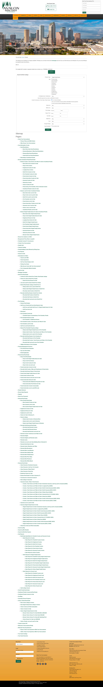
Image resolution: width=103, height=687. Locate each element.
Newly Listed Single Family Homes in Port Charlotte (34, 329)
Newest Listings (24, 417)
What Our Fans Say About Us (24, 627)
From (52, 113)
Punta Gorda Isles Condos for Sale (31, 178)
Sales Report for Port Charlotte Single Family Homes (37, 562)
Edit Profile (45, 682)
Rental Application (25, 352)
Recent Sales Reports (23, 392)
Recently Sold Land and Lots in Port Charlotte (33, 342)
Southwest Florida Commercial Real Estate (27, 592)
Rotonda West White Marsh (27, 460)
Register (20, 394)
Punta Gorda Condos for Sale (29, 176)
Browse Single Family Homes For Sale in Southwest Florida (34, 211)
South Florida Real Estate (24, 590)
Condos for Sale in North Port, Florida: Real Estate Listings (34, 276)
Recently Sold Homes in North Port (31, 297)
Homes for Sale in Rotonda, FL (27, 414)
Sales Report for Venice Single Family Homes (35, 569)
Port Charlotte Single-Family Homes (31, 224)
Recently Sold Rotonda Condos (30, 427)
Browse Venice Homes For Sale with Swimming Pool (34, 617)
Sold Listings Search (25, 587)
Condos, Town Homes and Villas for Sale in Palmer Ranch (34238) (37, 492)
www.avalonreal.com (73, 673)
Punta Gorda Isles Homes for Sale (28, 379)
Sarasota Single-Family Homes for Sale (29, 504)
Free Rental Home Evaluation (27, 348)
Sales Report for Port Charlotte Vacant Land (35, 579)
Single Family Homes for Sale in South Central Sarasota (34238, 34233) (39, 521)
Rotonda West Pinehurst (26, 458)
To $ (62, 110)
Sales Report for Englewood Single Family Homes (36, 558)
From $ (52, 110)
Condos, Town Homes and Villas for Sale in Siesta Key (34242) (37, 496)
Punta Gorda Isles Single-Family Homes (32, 228)
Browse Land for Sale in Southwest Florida (30, 190)
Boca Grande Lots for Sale (29, 404)
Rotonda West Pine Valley (26, 456)
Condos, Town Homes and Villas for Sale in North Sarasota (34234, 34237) (39, 490)
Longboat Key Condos (28, 169)
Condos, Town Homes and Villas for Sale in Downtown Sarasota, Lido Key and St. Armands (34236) (45, 483)
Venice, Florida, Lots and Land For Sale (29, 621)
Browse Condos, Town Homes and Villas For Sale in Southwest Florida (36, 161)
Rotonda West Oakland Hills (27, 452)
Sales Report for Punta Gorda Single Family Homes (36, 565)
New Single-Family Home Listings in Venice (30, 604)
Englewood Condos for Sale (29, 167)
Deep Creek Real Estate (26, 356)
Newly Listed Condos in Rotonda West (31, 419)
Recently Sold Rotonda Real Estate (28, 425)
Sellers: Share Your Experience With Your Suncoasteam (33, 631)
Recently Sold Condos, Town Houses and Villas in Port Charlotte (37, 340)
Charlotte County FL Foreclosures (26, 241)
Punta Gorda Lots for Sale (29, 201)
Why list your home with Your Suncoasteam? (31, 266)
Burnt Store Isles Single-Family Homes (31, 213)
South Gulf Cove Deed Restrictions (31, 155)
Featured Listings (22, 247)
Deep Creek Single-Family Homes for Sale (32, 215)
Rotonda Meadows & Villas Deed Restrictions (33, 151)
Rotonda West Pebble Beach (27, 454)
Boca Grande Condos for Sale (29, 402)
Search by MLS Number (23, 529)
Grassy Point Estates (25, 303)
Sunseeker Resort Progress (24, 598)
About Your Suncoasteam (24, 139)
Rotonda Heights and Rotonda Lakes (29, 437)
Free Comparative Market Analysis (28, 268)
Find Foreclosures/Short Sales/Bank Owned (61, 103)
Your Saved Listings (22, 633)
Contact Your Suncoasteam (24, 243)
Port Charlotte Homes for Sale (27, 317)
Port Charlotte (21, 301)
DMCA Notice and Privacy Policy (75, 677)
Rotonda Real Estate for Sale (27, 444)
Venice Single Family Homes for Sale (29, 610)
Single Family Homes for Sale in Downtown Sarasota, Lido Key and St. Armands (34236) (42, 506)
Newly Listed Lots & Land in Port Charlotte (32, 334)
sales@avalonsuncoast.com (78, 644)
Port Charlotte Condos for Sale (30, 174)
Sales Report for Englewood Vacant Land (34, 575)
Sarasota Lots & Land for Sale (29, 205)
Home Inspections (25, 259)
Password (17, 654)
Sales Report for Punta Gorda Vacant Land (34, 581)
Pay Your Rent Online (25, 350)
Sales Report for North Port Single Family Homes (36, 560)
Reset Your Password (23, 396)
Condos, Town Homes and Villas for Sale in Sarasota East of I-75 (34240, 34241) (41, 494)
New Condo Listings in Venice (27, 602)
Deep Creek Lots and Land (29, 364)
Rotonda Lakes (24, 439)
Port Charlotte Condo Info (26, 313)
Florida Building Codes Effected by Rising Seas (29, 249)
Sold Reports (21, 534)
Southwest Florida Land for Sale (30, 209)
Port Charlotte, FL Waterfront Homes (31, 319)
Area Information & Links (23, 145)
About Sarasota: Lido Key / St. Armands (29, 467)
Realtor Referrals (22, 390)
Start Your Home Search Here (42, 643)
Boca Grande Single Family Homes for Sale (32, 406)
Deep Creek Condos (27, 165)
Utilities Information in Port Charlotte (29, 344)
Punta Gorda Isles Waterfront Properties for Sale (34, 381)
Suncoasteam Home (41, 641)
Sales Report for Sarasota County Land (34, 583)
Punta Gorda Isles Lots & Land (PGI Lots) (30, 388)
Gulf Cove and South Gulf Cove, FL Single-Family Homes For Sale (38, 307)
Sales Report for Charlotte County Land (34, 573)
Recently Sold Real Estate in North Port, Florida (31, 293)
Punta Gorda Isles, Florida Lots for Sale (32, 203)
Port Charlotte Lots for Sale (29, 199)
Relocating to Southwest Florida (28, 157)
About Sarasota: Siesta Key (27, 471)
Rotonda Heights (24, 435)
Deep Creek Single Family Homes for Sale (32, 358)
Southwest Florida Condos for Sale (31, 188)
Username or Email (19, 650)
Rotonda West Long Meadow (27, 450)
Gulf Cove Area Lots (27, 309)
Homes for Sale (21, 253)
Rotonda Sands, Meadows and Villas (29, 446)
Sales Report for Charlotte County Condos (34, 539)
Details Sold (21, 245)
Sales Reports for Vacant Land (30, 571)
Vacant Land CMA (25, 257)
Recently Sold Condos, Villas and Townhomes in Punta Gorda (34, 369)
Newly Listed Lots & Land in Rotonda (31, 421)
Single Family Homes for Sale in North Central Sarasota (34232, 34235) (38, 510)
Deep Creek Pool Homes (28, 360)
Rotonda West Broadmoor (26, 448)
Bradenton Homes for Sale (26, 473)
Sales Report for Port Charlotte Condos (34, 546)
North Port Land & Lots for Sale (30, 197)
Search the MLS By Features (24, 532)
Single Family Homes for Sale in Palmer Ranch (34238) (35, 515)
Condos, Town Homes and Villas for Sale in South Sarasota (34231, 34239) (39, 500)
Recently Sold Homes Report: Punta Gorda (30, 371)
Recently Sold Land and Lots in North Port (32, 299)
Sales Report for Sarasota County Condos (34, 550)
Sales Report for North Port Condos (33, 544)
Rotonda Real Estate (22, 398)
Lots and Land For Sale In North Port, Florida (31, 282)
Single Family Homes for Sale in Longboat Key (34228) (35, 508)
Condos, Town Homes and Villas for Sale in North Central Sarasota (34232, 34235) (41, 488)
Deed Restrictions (25, 147)
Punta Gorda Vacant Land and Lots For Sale (30, 377)
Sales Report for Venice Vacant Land (33, 585)
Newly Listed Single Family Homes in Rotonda (33, 423)
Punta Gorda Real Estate (23, 354)
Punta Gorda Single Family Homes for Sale (30, 373)
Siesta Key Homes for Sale (29, 232)
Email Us (51, 9)
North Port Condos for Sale (29, 171)
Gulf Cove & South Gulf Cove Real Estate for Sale (32, 305)
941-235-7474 (52, 6)
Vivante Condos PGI (22, 623)
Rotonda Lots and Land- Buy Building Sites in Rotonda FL (34, 442)
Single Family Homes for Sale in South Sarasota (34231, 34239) (37, 523)
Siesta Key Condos (27, 182)
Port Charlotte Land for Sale (27, 323)
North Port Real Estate (23, 274)
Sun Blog (20, 596)
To (60, 113)
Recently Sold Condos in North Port (31, 294)
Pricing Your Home (25, 264)
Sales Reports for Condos (29, 537)
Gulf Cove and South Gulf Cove (28, 325)
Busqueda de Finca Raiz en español (26, 238)
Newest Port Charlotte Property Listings (29, 327)
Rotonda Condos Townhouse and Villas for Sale (31, 433)
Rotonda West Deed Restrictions (30, 153)
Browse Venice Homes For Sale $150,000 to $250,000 (35, 612)
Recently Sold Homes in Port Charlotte (31, 338)
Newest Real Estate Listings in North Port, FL (31, 284)
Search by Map (21, 527)
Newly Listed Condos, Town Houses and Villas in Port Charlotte (37, 332)
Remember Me (20, 658)
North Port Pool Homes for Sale (30, 280)
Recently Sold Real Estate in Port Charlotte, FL (31, 336)
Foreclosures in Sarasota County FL (29, 477)
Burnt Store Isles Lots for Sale (29, 192)
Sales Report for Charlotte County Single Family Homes (37, 556)
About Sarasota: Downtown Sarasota (29, 465)
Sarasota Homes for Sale (28, 230)
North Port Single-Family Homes (30, 222)
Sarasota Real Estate (23, 463)
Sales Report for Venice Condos (32, 552)
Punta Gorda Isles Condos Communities (30, 385)
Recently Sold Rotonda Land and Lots (31, 431)
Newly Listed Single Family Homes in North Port (33, 288)
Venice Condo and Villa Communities (29, 606)
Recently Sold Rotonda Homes (30, 429)
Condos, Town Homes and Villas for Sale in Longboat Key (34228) (38, 485)
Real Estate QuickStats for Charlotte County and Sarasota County (35, 536)
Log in (41, 682)
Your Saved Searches (23, 635)
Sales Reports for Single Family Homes (32, 554)
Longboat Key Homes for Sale (29, 220)
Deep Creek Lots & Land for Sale (30, 194)
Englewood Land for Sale (26, 412)
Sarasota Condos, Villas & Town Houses (30, 481)
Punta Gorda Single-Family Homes (30, 226)
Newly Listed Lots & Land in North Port (31, 286)
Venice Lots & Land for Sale (29, 207)
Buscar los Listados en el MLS (25, 236)
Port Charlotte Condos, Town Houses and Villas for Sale (33, 321)
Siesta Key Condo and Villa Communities (30, 525)
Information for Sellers (23, 255)
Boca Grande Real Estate (26, 400)
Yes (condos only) (55, 126)
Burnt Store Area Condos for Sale (30, 163)
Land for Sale (21, 270)
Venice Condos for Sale (28, 184)
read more (42, 661)
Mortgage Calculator (22, 272)
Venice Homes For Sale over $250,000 (31, 619)
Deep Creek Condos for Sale (29, 362)
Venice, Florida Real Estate (24, 600)
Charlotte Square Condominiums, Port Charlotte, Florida (35, 315)
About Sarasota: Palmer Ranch (28, 469)
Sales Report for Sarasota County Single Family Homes (37, 567)
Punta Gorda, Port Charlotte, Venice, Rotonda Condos (35, 186)
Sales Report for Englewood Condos (33, 542)
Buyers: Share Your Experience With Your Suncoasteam (33, 629)
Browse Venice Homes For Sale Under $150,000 (33, 615)
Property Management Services (25, 346)
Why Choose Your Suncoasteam (28, 143)
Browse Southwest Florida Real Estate (26, 159)
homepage (54, 60)
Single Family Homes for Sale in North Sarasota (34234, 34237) (37, 513)
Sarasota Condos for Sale (29, 180)
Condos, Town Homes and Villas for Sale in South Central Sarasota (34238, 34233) (41, 498)
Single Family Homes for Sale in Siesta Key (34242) (34, 519)
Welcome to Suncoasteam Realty (25, 625)
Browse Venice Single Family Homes (31, 234)
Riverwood (23, 311)
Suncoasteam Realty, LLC (31, 683)
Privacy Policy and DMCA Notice (28, 141)
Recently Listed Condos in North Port (31, 290)
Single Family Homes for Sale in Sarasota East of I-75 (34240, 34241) (38, 517)
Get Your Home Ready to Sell (27, 261)
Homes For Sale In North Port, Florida (29, 278)
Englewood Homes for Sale (29, 217)
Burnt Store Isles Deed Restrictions (31, 149)
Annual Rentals (40, 649)
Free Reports (21, 251)
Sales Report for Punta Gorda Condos (33, 548)
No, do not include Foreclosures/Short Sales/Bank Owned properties (65, 101)
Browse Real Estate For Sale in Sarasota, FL (30, 475)
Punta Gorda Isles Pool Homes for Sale (31, 383)
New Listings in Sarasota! (26, 479)
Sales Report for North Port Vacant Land (34, 577)
